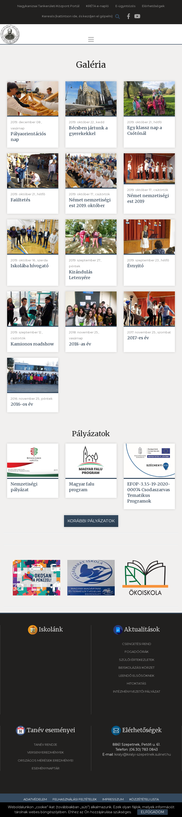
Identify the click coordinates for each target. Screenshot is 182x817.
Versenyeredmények (45, 752)
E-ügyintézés (125, 6)
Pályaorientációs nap (28, 136)
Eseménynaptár (45, 768)
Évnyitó (135, 265)
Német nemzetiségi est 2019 (148, 198)
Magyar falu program (81, 486)
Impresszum (113, 799)
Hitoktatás (136, 683)
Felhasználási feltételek (75, 799)
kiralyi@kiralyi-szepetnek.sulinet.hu (142, 754)
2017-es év (138, 337)
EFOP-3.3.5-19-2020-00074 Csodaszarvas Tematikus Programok (148, 492)
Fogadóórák (137, 652)
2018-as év (80, 344)
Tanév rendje (45, 744)
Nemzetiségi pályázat (24, 486)
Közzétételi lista (144, 799)
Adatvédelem (35, 799)
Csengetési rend (136, 644)
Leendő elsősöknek (136, 675)
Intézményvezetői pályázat (136, 691)
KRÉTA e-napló (97, 6)
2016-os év (22, 404)
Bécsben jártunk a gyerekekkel (88, 130)
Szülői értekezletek (136, 660)
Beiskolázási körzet (136, 667)
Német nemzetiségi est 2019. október (90, 202)
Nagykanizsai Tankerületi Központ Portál (48, 6)
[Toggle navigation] (91, 39)
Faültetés (20, 200)
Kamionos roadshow (32, 344)
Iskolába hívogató (30, 265)
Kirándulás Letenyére (80, 274)
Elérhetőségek (153, 6)
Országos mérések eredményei (45, 760)
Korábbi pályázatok (91, 520)
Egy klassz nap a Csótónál (144, 130)
